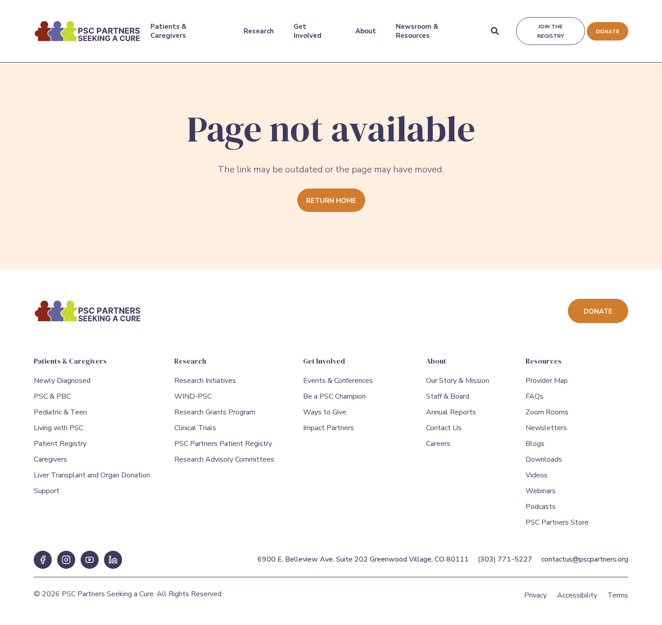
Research (259, 31)
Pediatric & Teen (60, 412)
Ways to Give (324, 412)
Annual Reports (451, 412)
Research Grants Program (214, 412)
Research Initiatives (205, 381)
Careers (438, 444)
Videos (537, 475)
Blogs (535, 444)
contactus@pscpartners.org (584, 559)
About (365, 31)
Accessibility (577, 595)
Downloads (544, 459)
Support (46, 491)
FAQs (535, 396)
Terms (618, 595)
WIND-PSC (193, 396)
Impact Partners (328, 428)
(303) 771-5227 (505, 559)
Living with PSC (58, 428)
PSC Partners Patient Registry (223, 444)
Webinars (541, 491)
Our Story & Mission (457, 381)
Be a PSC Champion (334, 396)
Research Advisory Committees (224, 459)
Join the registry (550, 31)
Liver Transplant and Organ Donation (92, 475)
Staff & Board (447, 396)
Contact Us (444, 428)
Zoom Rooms (547, 412)
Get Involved (308, 31)
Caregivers (50, 459)
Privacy (535, 595)
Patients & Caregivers (168, 31)
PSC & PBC (52, 396)
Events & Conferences (338, 381)
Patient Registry (60, 444)
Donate (607, 31)
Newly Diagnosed (62, 381)
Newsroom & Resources (417, 31)
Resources (544, 361)
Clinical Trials (195, 428)
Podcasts (541, 507)
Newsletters (546, 428)
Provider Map (547, 381)
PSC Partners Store (557, 522)
